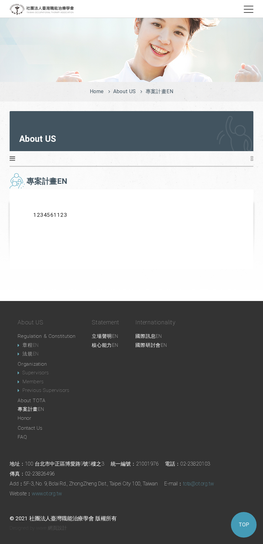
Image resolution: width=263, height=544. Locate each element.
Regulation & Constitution (47, 336)
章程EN (30, 345)
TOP (244, 525)
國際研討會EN (151, 345)
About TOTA (32, 400)
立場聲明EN (105, 336)
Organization (32, 364)
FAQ (22, 437)
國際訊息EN (148, 336)
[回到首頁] (42, 9)
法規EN (30, 354)
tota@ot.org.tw (198, 484)
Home (97, 91)
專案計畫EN (31, 409)
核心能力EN (105, 345)
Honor (24, 418)
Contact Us (30, 428)
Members (33, 382)
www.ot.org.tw (47, 494)
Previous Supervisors (46, 390)
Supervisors (35, 373)
